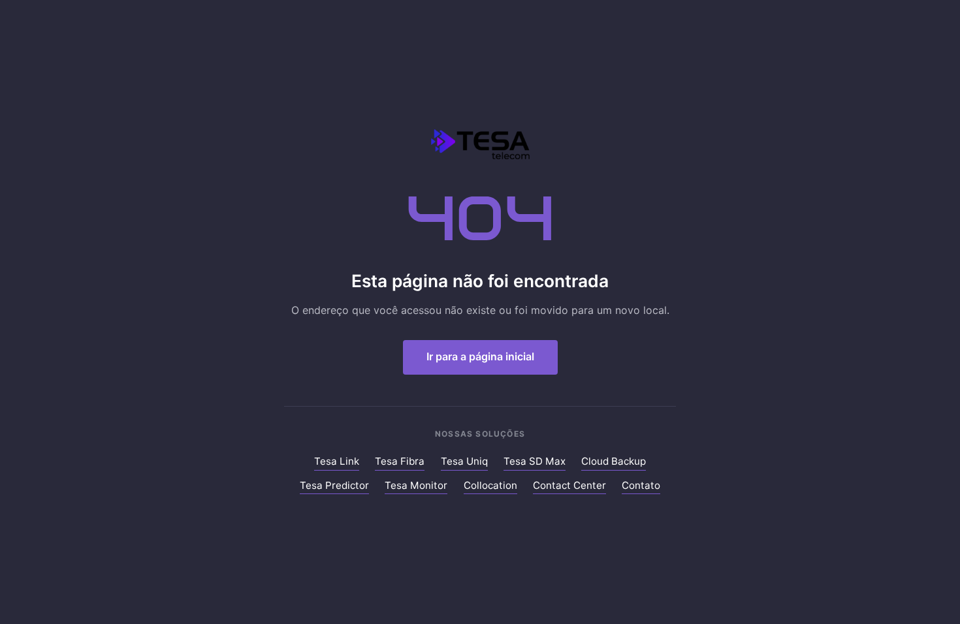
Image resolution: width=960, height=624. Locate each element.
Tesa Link (336, 461)
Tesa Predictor (334, 485)
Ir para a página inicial (480, 356)
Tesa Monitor (416, 485)
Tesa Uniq (464, 461)
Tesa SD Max (535, 461)
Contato (641, 485)
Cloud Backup (613, 461)
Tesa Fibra (399, 461)
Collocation (490, 485)
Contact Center (569, 485)
